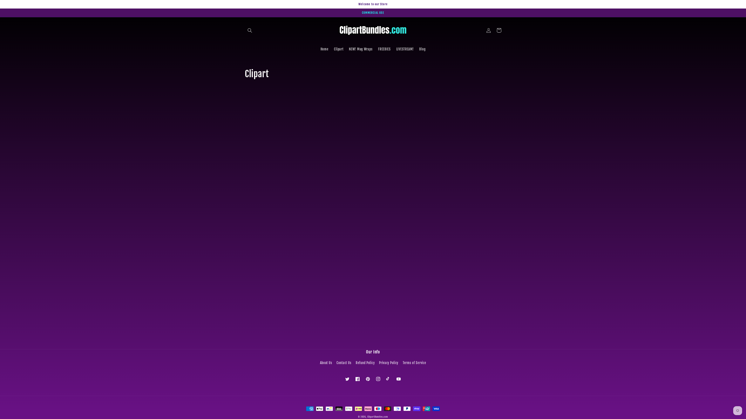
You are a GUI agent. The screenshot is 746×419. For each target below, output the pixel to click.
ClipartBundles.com (377, 416)
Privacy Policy (388, 363)
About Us (326, 363)
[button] (250, 30)
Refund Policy (365, 363)
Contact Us (343, 363)
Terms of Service (414, 363)
